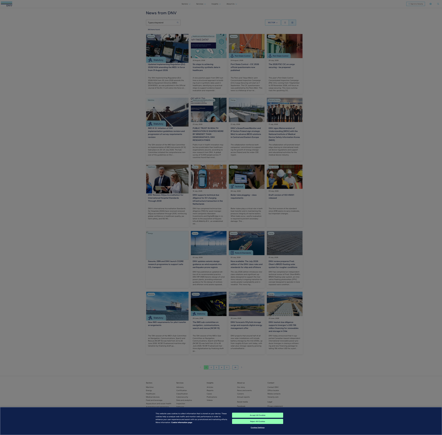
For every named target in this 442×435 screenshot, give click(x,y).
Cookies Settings (257, 427)
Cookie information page (181, 422)
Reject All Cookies (257, 421)
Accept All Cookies (257, 415)
